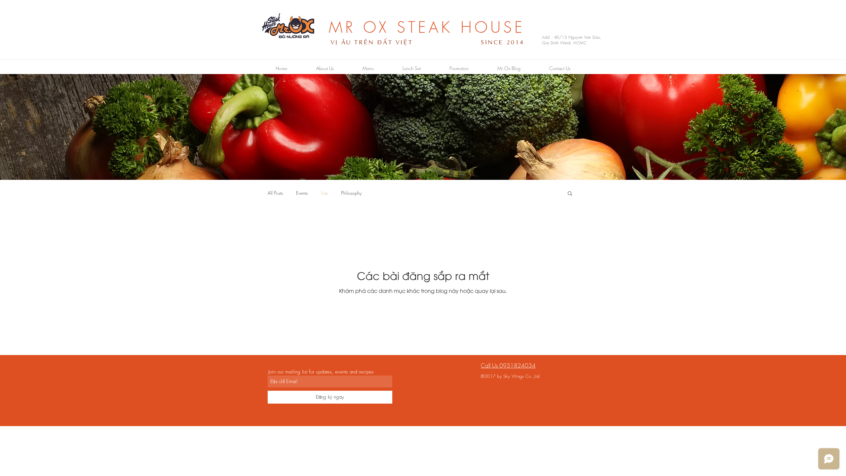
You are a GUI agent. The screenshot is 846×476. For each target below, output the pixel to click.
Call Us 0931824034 (508, 365)
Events (302, 193)
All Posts (275, 193)
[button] (570, 193)
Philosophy (351, 193)
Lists (324, 193)
